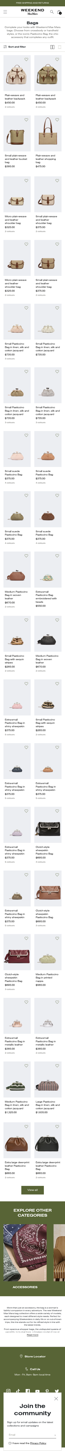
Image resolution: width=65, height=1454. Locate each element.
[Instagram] (8, 1391)
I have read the (29, 1443)
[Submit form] (55, 1435)
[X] (57, 1391)
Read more (32, 1335)
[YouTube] (37, 1391)
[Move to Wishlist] (26, 59)
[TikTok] (18, 1391)
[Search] (52, 12)
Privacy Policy (38, 1443)
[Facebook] (28, 1391)
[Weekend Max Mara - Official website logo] (33, 12)
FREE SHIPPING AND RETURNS (32, 3)
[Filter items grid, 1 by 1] (60, 47)
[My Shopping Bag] (59, 12)
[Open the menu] (5, 12)
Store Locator (35, 1357)
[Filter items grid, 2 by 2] (52, 47)
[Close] (56, 1399)
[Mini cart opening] (64, 12)
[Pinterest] (47, 1391)
